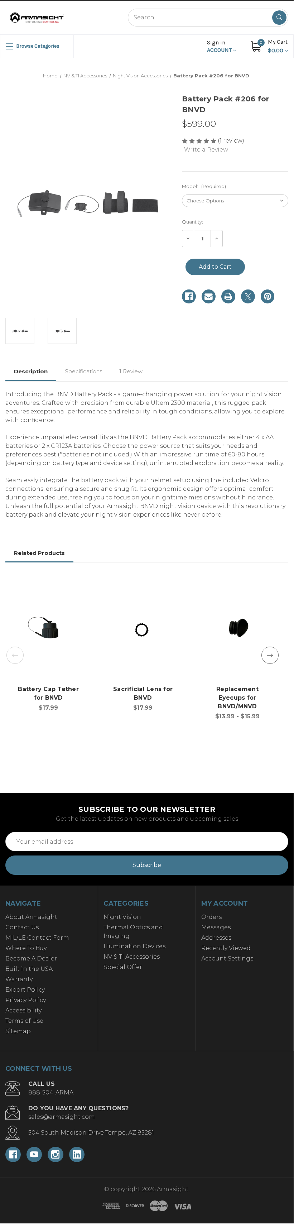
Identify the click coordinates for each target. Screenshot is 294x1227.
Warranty (19, 979)
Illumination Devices (134, 946)
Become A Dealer (31, 958)
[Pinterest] (268, 296)
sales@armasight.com (61, 1116)
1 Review (131, 371)
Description (31, 371)
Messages (216, 927)
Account (220, 46)
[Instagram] (55, 1154)
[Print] (228, 296)
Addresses (216, 937)
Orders (211, 917)
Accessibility (23, 1010)
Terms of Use (24, 1020)
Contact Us (22, 927)
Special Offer (122, 967)
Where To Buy (26, 948)
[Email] (209, 296)
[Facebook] (189, 296)
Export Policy (25, 989)
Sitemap (18, 1031)
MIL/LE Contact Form (37, 937)
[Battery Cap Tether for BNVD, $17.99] (48, 630)
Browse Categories (37, 46)
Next (270, 655)
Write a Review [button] (206, 149)
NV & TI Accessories (131, 956)
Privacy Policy (25, 1000)
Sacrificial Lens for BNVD (143, 693)
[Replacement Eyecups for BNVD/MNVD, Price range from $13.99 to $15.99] (237, 630)
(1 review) (231, 140)
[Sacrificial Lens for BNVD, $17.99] (142, 630)
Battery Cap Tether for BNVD (48, 693)
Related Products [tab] (39, 553)
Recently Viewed (226, 948)
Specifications (83, 371)
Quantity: (192, 222)
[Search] (279, 17)
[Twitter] (248, 296)
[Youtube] (34, 1154)
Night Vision (122, 917)
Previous (15, 655)
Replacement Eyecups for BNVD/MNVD (237, 698)
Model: (204, 186)
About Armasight (31, 917)
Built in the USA (29, 968)
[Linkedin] (77, 1154)
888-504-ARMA (50, 1092)
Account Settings (227, 958)
